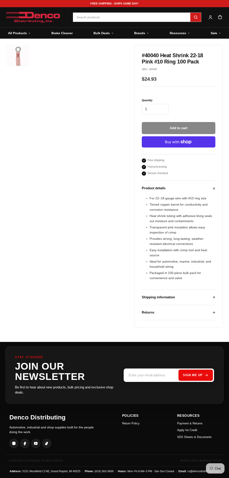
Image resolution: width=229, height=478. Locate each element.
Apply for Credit (187, 430)
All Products (17, 33)
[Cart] (220, 17)
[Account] (210, 17)
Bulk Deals (101, 33)
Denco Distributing (37, 417)
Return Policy (131, 423)
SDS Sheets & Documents (194, 437)
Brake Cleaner (62, 33)
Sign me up (193, 375)
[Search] (195, 17)
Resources (178, 33)
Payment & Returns (190, 423)
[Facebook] (24, 443)
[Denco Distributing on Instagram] (13, 443)
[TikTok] (46, 443)
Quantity (147, 100)
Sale (214, 33)
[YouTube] (35, 443)
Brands (139, 33)
